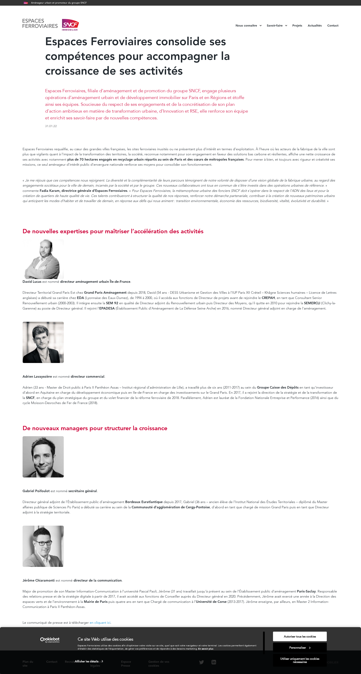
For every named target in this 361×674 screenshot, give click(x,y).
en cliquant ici (100, 623)
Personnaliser (297, 647)
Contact (332, 25)
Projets (297, 25)
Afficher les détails (86, 661)
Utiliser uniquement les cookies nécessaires (299, 660)
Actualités (315, 25)
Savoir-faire (275, 25)
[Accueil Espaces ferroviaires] (51, 25)
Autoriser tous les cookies (300, 636)
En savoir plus (205, 648)
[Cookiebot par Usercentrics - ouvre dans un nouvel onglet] (49, 640)
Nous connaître (247, 25)
